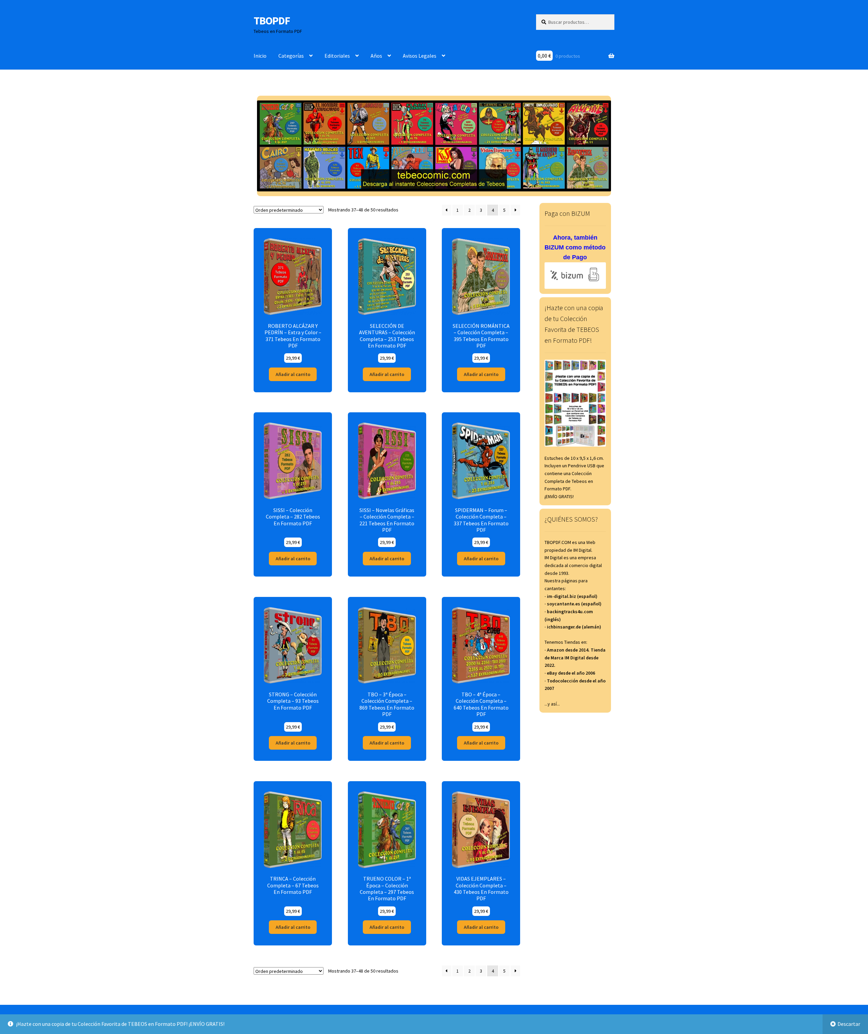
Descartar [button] (848, 1023)
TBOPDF (272, 20)
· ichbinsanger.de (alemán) (573, 627)
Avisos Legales (419, 55)
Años (376, 55)
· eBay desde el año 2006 (570, 673)
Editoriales (337, 55)
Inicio (260, 55)
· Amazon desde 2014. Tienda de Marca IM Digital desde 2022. (575, 657)
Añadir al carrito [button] (293, 374)
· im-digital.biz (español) (571, 596)
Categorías (291, 55)
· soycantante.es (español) (573, 604)
